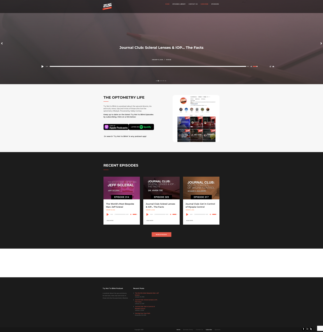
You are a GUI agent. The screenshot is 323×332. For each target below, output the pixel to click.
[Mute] (251, 66)
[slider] (255, 67)
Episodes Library (179, 4)
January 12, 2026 (157, 59)
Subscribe (204, 4)
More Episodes (161, 234)
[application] (149, 66)
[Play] (42, 66)
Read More (109, 220)
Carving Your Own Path (142, 313)
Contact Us (193, 4)
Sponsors (215, 4)
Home (167, 4)
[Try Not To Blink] (107, 6)
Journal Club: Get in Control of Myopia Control (145, 308)
